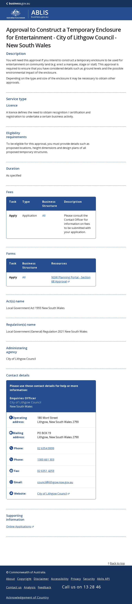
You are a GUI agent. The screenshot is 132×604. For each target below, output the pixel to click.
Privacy (76, 579)
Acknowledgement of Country (27, 597)
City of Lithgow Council (53, 494)
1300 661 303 (45, 459)
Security (89, 579)
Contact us (14, 587)
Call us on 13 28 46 (81, 587)
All (43, 215)
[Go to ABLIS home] (27, 14)
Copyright (24, 579)
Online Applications (20, 526)
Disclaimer (41, 579)
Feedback (44, 587)
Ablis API (103, 579)
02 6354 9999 (45, 448)
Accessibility (59, 579)
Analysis (30, 587)
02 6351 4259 (45, 471)
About (10, 579)
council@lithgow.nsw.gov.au (55, 482)
